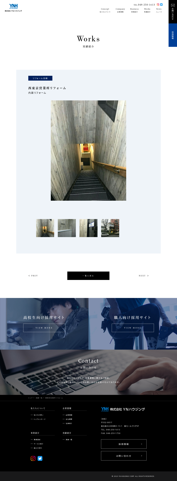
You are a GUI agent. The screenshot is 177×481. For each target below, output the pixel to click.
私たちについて (38, 408)
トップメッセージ (40, 419)
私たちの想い (38, 415)
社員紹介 (69, 423)
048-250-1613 (146, 5)
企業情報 (67, 408)
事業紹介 (35, 433)
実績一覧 (39, 398)
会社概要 (69, 419)
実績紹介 (67, 433)
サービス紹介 (38, 444)
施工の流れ (38, 448)
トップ (30, 398)
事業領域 (37, 439)
